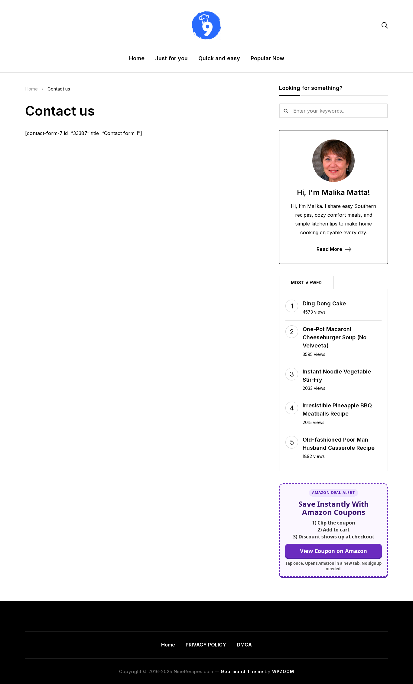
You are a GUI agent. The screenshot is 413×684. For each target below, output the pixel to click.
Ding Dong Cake (324, 303)
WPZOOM (283, 671)
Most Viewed (306, 282)
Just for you (171, 58)
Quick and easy (219, 58)
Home (137, 58)
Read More (329, 249)
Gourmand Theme (242, 671)
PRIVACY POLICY (206, 645)
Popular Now (267, 58)
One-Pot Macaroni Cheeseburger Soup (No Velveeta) (334, 337)
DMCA (244, 645)
